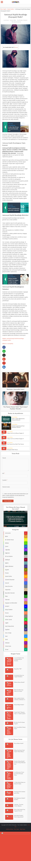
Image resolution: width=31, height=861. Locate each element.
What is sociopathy (8, 343)
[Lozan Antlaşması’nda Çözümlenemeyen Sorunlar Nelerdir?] (9, 662)
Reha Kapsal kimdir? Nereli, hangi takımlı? (19, 816)
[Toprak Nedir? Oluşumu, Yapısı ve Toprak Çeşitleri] (9, 715)
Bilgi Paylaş (22, 829)
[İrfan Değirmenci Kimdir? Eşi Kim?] (9, 799)
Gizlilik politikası (9, 829)
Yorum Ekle (13, 20)
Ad (3, 473)
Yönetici (25, 20)
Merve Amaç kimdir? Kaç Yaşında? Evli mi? (19, 810)
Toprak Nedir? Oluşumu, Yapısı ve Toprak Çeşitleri (19, 713)
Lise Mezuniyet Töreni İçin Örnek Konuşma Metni (19, 774)
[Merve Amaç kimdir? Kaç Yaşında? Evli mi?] (9, 811)
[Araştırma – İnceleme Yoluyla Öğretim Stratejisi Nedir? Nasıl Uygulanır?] (9, 805)
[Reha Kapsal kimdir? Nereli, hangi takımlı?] (9, 817)
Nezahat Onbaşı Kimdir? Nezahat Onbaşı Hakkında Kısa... (19, 763)
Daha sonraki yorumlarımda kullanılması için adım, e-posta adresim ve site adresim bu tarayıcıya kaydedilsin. (15, 495)
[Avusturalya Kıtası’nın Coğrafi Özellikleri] (9, 677)
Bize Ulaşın (16, 829)
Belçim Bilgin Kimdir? (19, 704)
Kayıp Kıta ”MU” (18, 668)
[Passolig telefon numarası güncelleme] (9, 793)
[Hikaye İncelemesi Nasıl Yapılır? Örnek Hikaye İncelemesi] (9, 754)
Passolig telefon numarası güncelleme (19, 792)
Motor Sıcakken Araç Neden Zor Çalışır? (18, 690)
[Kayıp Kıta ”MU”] (9, 670)
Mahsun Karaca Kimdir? (19, 682)
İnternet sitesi (6, 487)
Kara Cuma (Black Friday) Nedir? (19, 728)
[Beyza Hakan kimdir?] (9, 745)
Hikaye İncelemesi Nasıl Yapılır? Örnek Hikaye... (19, 751)
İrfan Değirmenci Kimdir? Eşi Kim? (19, 798)
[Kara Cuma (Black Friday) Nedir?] (9, 731)
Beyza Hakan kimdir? (19, 743)
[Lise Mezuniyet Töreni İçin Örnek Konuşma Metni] (9, 776)
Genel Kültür (10, 9)
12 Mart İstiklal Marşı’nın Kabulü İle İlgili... (19, 783)
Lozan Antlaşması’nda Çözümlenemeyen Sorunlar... (19, 659)
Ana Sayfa (3, 9)
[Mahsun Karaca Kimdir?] (9, 685)
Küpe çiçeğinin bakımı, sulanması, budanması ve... (20, 699)
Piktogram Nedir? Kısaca (12, 449)
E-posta (4, 480)
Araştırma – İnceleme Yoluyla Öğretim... (18, 805)
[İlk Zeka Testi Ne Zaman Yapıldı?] (9, 723)
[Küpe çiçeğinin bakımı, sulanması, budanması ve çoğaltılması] (9, 699)
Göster (15, 47)
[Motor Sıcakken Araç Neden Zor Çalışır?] (9, 692)
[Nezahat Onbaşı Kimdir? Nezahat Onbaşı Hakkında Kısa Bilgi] (9, 765)
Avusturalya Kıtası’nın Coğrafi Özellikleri (19, 676)
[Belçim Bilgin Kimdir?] (9, 707)
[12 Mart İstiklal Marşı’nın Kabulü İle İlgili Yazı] (9, 785)
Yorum (4, 458)
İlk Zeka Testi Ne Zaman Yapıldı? (19, 723)
